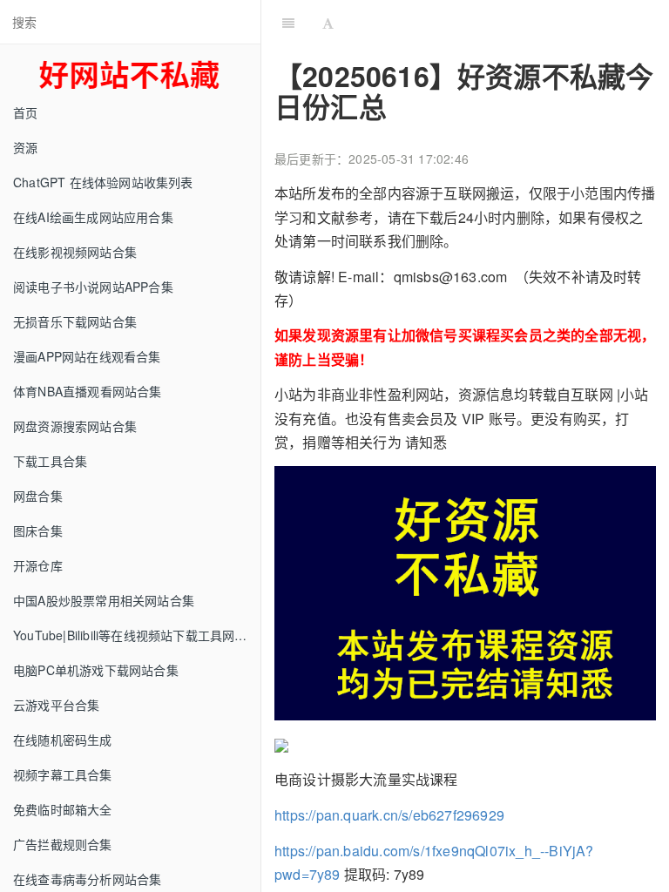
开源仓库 (38, 565)
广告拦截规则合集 (62, 844)
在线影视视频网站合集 (75, 251)
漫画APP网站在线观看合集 (87, 356)
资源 (25, 147)
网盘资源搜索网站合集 (75, 426)
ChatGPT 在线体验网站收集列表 (103, 182)
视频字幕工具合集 (62, 774)
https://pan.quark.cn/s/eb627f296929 (389, 815)
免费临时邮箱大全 (62, 809)
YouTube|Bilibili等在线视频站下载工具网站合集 (136, 635)
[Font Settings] (328, 22)
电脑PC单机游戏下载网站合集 (96, 670)
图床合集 (38, 530)
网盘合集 (38, 495)
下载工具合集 (50, 461)
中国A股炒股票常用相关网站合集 (103, 600)
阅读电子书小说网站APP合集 (93, 286)
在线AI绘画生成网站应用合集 (93, 217)
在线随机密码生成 (62, 739)
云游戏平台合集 (56, 704)
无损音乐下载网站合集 (75, 321)
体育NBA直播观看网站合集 (87, 391)
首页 (25, 112)
